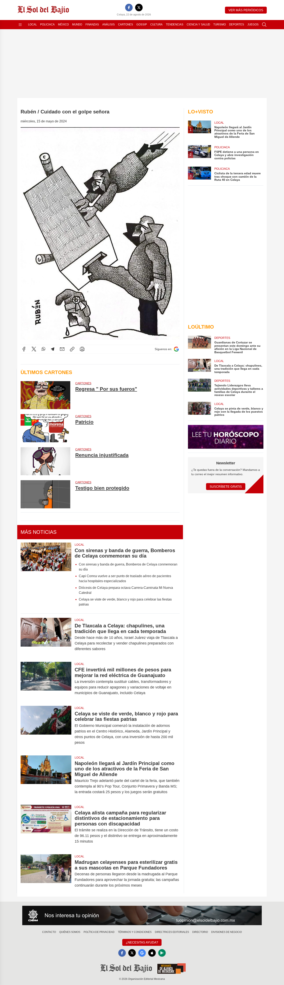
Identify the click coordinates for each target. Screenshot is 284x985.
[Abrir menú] (20, 25)
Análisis (108, 24)
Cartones (125, 24)
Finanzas (92, 24)
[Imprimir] (82, 349)
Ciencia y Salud (198, 24)
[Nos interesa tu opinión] (142, 915)
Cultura (156, 24)
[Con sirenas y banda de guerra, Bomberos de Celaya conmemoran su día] (46, 576)
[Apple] (152, 953)
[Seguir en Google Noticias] (176, 349)
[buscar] (264, 24)
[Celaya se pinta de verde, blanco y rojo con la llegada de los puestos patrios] (199, 409)
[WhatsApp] (43, 349)
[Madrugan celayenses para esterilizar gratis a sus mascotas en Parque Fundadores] (46, 873)
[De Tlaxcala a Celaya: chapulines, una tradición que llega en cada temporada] (46, 637)
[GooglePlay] (162, 953)
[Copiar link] (72, 349)
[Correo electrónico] (62, 349)
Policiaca (47, 24)
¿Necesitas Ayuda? (142, 942)
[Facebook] (129, 7)
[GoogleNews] (142, 953)
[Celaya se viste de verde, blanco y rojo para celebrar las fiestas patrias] (46, 728)
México (63, 24)
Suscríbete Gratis (226, 486)
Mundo (77, 24)
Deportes (236, 24)
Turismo (219, 24)
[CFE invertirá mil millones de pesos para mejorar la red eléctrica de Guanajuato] (46, 681)
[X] (139, 7)
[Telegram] (53, 349)
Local (32, 24)
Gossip (141, 24)
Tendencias (174, 24)
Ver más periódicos (245, 10)
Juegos (253, 24)
